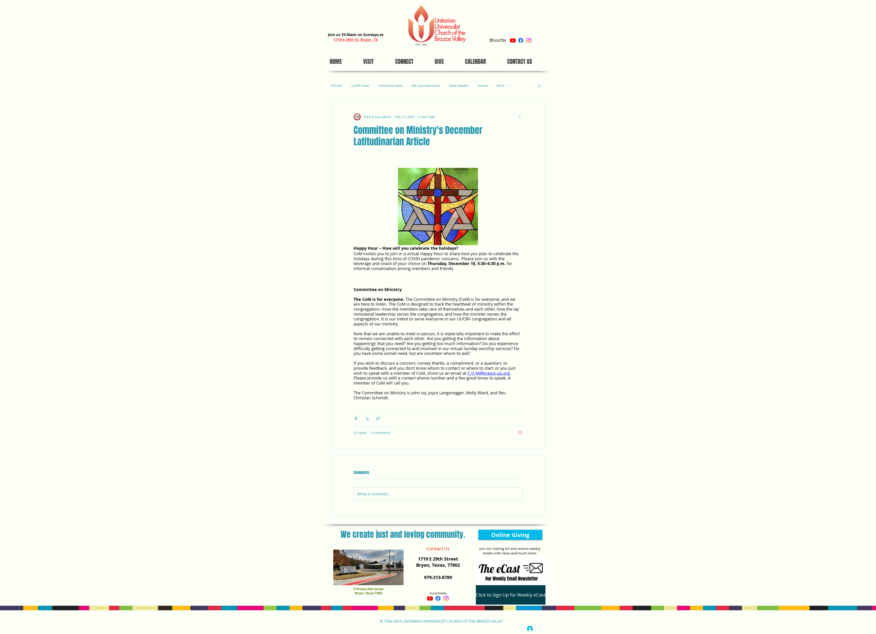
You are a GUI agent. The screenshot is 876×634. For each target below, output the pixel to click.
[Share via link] (378, 418)
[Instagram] (528, 40)
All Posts (336, 86)
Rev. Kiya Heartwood (426, 86)
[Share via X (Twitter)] (367, 418)
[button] (539, 85)
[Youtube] (512, 40)
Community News (390, 86)
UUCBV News (360, 86)
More (500, 86)
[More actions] (519, 117)
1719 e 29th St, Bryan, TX (356, 39)
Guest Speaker (459, 86)
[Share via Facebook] (356, 418)
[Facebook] (520, 40)
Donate (483, 86)
